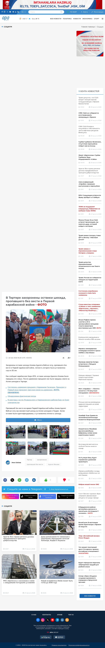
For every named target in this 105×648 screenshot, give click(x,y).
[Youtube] (10, 12)
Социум (100, 27)
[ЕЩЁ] (102, 18)
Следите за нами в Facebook (48, 496)
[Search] (61, 12)
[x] (48, 620)
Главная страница (88, 27)
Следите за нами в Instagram (12, 496)
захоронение (42, 460)
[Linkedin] (15, 12)
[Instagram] (4, 12)
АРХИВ (59, 615)
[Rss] (18, 12)
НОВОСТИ (77, 19)
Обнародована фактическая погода (22, 396)
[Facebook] (2, 12)
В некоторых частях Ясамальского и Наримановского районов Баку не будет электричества (38, 401)
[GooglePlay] (46, 637)
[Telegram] (13, 12)
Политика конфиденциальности (78, 645)
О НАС (33, 615)
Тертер (29, 460)
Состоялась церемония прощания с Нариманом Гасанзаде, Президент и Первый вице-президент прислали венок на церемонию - (37, 390)
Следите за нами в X (67, 496)
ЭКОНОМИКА (87, 19)
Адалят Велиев (53, 464)
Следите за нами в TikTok (30, 496)
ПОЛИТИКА (67, 19)
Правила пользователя (59, 645)
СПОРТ (96, 19)
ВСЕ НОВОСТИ (55, 19)
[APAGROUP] (52, 632)
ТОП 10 (71, 615)
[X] (7, 12)
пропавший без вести (35, 464)
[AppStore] (59, 637)
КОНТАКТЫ (46, 615)
